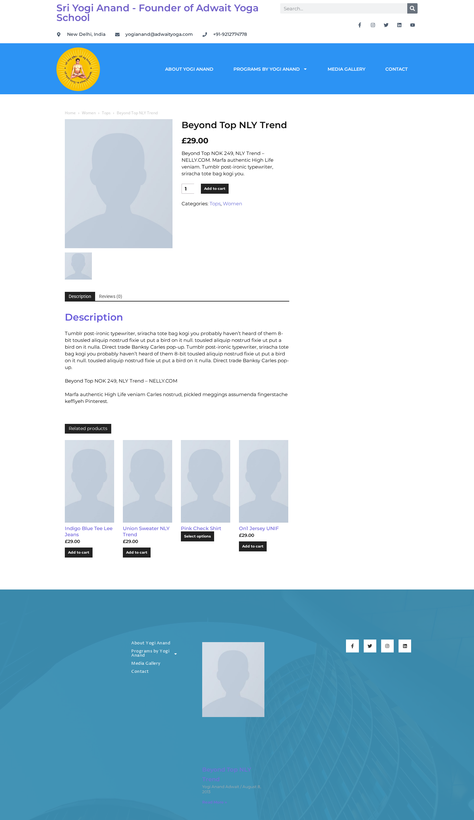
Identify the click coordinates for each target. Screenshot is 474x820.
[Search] (412, 8)
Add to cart (214, 188)
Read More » (214, 802)
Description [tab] (80, 296)
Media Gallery (346, 69)
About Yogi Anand (189, 69)
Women (89, 113)
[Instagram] (373, 25)
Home (70, 113)
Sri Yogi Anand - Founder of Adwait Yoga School (157, 13)
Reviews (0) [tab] (110, 296)
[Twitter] (386, 25)
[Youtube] (413, 25)
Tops (106, 113)
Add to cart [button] (78, 552)
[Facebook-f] (360, 25)
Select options (197, 536)
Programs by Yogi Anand (266, 69)
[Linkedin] (399, 25)
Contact (396, 69)
